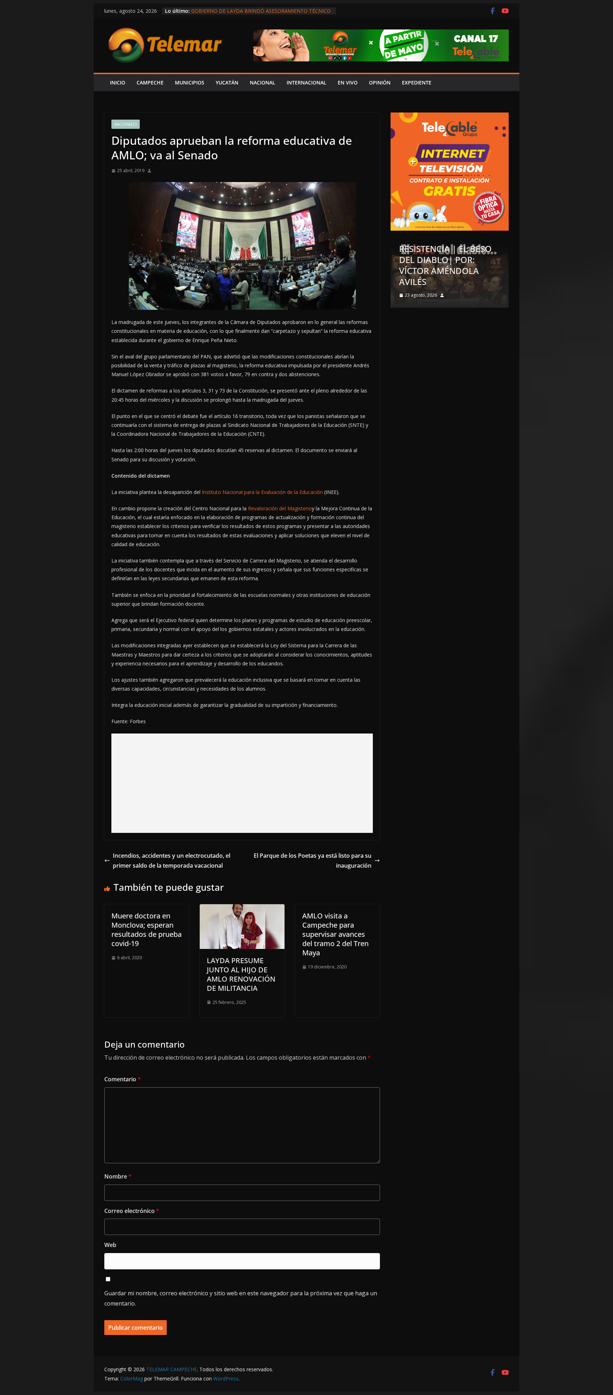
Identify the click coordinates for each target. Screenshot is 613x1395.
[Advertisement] (242, 783)
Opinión (446, 267)
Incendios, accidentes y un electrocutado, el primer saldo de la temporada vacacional (171, 861)
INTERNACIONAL (306, 82)
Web (110, 1245)
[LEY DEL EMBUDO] (461, 246)
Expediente (416, 82)
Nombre (118, 1176)
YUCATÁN (227, 82)
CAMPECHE (150, 82)
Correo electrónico (131, 1211)
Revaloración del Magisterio (280, 508)
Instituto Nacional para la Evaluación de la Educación (262, 492)
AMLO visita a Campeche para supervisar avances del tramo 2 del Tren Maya (335, 934)
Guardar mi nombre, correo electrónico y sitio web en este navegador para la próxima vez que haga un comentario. (240, 1298)
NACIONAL (262, 82)
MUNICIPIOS (189, 82)
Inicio (117, 82)
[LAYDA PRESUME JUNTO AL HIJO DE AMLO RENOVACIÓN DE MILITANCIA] (242, 909)
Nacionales (125, 124)
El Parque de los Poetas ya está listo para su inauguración (312, 861)
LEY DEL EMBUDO (446, 281)
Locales (421, 267)
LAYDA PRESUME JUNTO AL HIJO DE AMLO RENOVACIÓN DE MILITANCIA (241, 974)
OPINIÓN (380, 82)
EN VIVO (348, 82)
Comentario (122, 1079)
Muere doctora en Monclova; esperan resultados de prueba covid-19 (146, 929)
